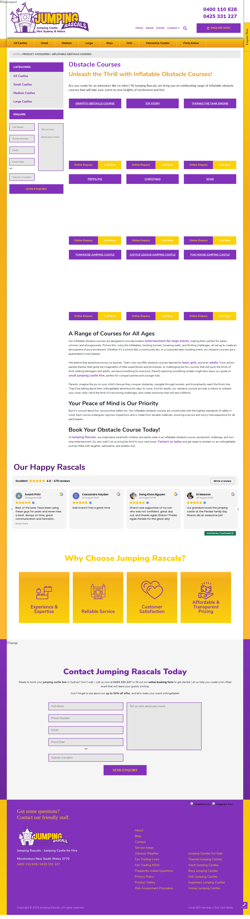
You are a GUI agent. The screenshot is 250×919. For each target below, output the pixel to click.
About (150, 28)
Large (89, 43)
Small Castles (22, 85)
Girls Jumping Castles (202, 877)
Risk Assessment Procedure (154, 888)
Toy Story (152, 103)
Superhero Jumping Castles (206, 882)
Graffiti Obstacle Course (95, 103)
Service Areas (144, 848)
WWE (210, 179)
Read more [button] (21, 523)
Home (139, 28)
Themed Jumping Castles (205, 859)
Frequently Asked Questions (154, 871)
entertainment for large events (167, 341)
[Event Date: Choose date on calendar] (10, 168)
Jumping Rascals (84, 437)
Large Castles (22, 102)
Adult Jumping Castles (203, 865)
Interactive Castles (158, 43)
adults (213, 362)
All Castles (20, 43)
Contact (172, 28)
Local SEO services (199, 907)
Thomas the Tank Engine (210, 103)
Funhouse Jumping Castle (95, 255)
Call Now (110, 165)
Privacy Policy (144, 877)
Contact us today (170, 441)
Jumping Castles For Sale (205, 853)
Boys (110, 43)
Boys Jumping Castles (203, 871)
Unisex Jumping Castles (204, 888)
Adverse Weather (147, 853)
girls (193, 362)
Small (44, 43)
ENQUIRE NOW (220, 28)
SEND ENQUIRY (36, 188)
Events (160, 28)
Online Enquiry (83, 165)
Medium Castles (24, 93)
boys (185, 362)
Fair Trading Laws (147, 859)
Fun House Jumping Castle (210, 255)
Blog (138, 836)
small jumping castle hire (87, 375)
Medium (67, 43)
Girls (129, 43)
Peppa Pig (95, 179)
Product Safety (145, 882)
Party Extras (191, 43)
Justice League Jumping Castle (153, 255)
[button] (237, 509)
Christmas (153, 179)
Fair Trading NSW (147, 865)
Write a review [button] (222, 481)
